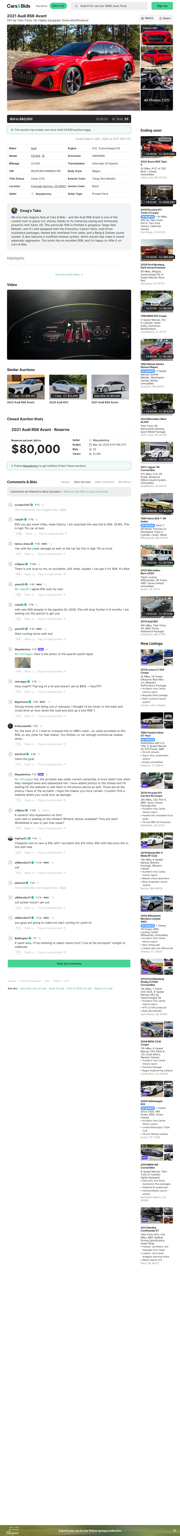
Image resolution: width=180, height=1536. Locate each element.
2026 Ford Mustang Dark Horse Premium (153, 266)
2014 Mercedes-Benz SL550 (153, 420)
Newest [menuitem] (65, 482)
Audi (34, 148)
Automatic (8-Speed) (30, 981)
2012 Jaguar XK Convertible (150, 469)
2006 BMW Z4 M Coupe (151, 1043)
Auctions (41, 6)
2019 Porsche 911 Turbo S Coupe (151, 211)
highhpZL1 (21, 838)
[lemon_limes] (10, 543)
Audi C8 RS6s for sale (79, 988)
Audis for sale (56, 988)
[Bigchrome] (10, 701)
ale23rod (20, 754)
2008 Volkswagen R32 (152, 1103)
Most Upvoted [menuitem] (82, 482)
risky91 (19, 519)
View (63, 509)
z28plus (20, 564)
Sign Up (162, 6)
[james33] (10, 883)
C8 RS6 (35, 156)
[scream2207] (10, 505)
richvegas (21, 681)
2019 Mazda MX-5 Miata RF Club (152, 854)
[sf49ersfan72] (10, 862)
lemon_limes (22, 543)
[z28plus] (10, 564)
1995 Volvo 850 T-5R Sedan (153, 520)
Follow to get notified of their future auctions (50, 465)
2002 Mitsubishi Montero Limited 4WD (151, 918)
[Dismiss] (174, 1530)
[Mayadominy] (32, 194)
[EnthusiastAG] (10, 726)
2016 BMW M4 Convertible (149, 1166)
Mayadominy (43, 193)
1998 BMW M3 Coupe (154, 315)
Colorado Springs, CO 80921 (48, 186)
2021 (66, 981)
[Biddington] (10, 938)
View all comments (69, 963)
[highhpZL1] (10, 838)
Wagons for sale (103, 988)
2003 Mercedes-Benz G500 (151, 572)
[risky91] (10, 519)
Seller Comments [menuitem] (104, 482)
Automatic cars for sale (33, 988)
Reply (29, 533)
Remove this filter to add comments (86, 491)
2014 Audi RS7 (149, 621)
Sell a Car (58, 5)
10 (19, 533)
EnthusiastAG (23, 726)
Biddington (21, 938)
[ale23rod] (10, 754)
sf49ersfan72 (23, 862)
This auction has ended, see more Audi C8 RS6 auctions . (52, 129)
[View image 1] (23, 662)
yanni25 (20, 584)
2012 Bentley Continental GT (150, 1229)
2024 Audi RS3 (58, 402)
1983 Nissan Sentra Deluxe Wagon (152, 366)
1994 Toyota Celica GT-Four (152, 734)
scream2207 (22, 504)
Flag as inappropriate (51, 533)
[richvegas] (10, 681)
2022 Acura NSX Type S (154, 163)
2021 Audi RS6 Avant (104, 402)
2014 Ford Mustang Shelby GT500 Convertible (152, 981)
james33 (20, 882)
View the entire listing (67, 274)
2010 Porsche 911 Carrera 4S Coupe (151, 794)
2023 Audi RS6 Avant (20, 402)
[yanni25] (10, 584)
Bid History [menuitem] (125, 482)
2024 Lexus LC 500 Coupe (152, 671)
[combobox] (109, 6)
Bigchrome (21, 701)
